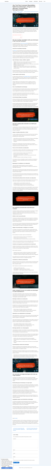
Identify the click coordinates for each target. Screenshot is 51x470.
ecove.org (6, 1)
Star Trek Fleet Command (24, 43)
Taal (44, 1)
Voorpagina (30, 1)
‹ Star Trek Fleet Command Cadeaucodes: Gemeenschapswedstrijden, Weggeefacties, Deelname (19, 429)
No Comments (20, 12)
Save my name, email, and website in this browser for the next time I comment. (24, 460)
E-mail (14, 453)
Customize (4, 466)
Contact (26, 1)
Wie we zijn (40, 1)
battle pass (15, 50)
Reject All (10, 466)
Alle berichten (36, 1)
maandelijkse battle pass (27, 76)
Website (14, 456)
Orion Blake (15, 418)
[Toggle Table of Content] (20, 37)
